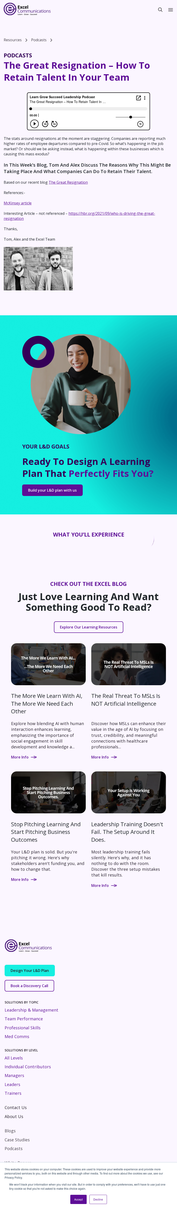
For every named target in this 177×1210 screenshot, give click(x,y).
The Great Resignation (68, 182)
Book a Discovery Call (29, 985)
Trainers (13, 1093)
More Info (20, 757)
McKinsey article (18, 203)
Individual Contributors (28, 1066)
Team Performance (24, 1018)
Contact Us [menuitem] (16, 1107)
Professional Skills (23, 1027)
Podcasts (39, 39)
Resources (13, 39)
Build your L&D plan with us (52, 490)
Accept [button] (78, 1199)
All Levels (14, 1058)
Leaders (12, 1084)
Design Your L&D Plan (30, 970)
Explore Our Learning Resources (88, 627)
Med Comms (17, 1036)
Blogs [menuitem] (10, 1130)
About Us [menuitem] (14, 1116)
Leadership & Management (31, 1010)
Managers (14, 1075)
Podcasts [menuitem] (14, 1148)
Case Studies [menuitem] (17, 1139)
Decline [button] (98, 1199)
